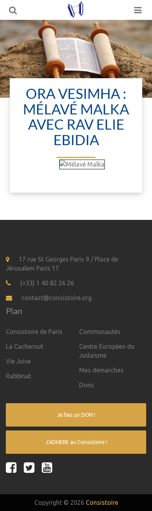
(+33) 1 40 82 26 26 (47, 282)
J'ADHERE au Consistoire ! (76, 442)
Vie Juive (18, 361)
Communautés (99, 331)
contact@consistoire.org (56, 297)
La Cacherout (24, 346)
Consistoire (102, 502)
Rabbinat (18, 375)
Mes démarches (101, 370)
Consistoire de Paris (34, 331)
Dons (86, 384)
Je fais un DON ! (76, 415)
